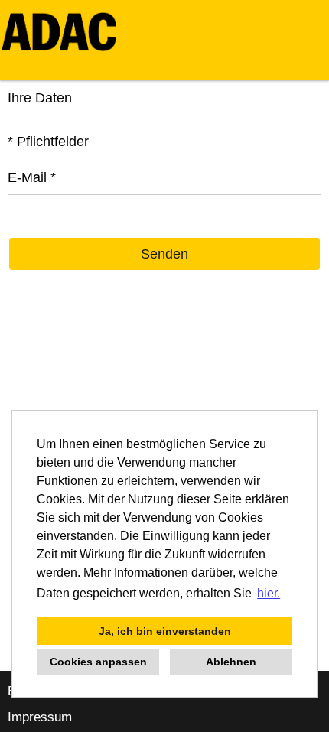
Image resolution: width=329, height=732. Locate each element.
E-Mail (32, 177)
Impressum (40, 717)
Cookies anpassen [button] (98, 662)
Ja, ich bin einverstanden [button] (165, 631)
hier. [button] (268, 593)
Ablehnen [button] (231, 662)
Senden (164, 254)
